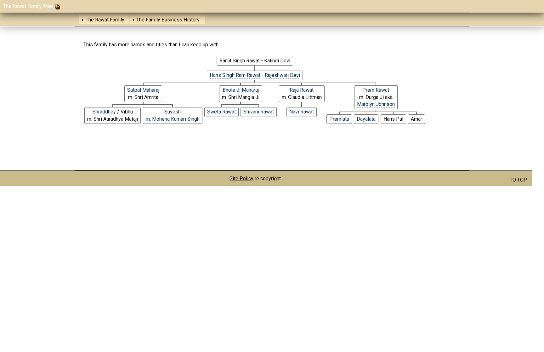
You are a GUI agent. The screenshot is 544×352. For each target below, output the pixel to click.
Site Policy (241, 179)
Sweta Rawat (221, 112)
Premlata (339, 119)
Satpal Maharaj (143, 90)
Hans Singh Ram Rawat (235, 75)
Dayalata (366, 119)
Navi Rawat (301, 112)
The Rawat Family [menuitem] (105, 20)
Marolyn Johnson (376, 104)
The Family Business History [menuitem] (168, 20)
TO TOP (518, 180)
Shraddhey (104, 112)
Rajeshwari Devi (282, 75)
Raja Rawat (302, 90)
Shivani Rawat (258, 112)
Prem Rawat (375, 90)
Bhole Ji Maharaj (241, 90)
